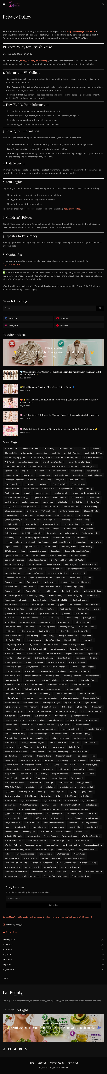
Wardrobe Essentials (91, 836)
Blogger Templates (59, 1068)
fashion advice (33, 582)
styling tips (85, 796)
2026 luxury (49, 448)
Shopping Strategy (64, 756)
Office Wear (97, 707)
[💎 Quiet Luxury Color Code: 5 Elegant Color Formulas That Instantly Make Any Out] (10, 375)
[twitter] (15, 1049)
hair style (30, 627)
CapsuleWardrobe (40, 497)
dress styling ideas (38, 551)
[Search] (103, 4)
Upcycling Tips (28, 831)
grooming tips (64, 622)
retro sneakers (90, 742)
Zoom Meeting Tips (80, 876)
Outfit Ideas (25, 716)
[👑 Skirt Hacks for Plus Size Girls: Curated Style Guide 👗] (10, 389)
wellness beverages (25, 854)
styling (73, 791)
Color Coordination (63, 515)
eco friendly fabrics (58, 555)
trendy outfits (21, 827)
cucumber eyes (11, 529)
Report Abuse (11, 932)
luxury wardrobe (46, 671)
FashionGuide (11, 604)
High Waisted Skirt (13, 640)
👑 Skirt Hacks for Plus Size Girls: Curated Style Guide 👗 (47, 387)
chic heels (62, 502)
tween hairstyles (93, 827)
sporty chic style (65, 782)
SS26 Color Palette (13, 787)
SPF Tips (49, 782)
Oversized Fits (60, 716)
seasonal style (38, 751)
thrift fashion (40, 818)
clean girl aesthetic (29, 506)
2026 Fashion (11, 448)
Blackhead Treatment (14, 480)
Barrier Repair (11, 471)
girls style (66, 613)
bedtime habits (61, 475)
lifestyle (8, 658)
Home (5, 978)
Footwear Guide (66, 609)
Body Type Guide (60, 484)
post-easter (28, 729)
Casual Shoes (94, 497)
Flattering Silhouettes (14, 609)
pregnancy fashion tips (71, 729)
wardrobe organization (61, 840)
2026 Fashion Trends (30, 448)
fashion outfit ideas (92, 591)
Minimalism (37, 684)
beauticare (40, 471)
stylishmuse (10, 805)
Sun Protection (90, 805)
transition (73, 823)
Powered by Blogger (14, 924)
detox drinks (80, 542)
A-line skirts (26, 453)
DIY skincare (10, 551)
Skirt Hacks (64, 769)
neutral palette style (51, 702)
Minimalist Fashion (80, 684)
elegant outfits (53, 564)
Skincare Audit (11, 765)
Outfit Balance (94, 711)
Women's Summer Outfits (16, 872)
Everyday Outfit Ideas (34, 573)
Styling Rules (70, 796)
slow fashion (78, 774)
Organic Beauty (44, 711)
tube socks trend (39, 827)
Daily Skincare (11, 533)
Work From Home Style (42, 872)
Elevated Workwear (13, 569)
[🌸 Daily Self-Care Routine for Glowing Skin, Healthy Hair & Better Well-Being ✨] (10, 430)
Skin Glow (48, 760)
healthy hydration (26, 631)
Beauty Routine (11, 475)
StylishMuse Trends (28, 805)
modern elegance (54, 689)
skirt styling (79, 769)
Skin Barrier (10, 760)
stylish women (88, 800)
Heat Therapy (48, 635)
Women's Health (32, 867)
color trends (64, 520)
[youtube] (20, 1049)
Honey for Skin (70, 640)
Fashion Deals (29, 586)
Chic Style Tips (93, 502)
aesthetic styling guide (15, 457)
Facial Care (75, 578)
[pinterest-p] (26, 1049)
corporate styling (70, 524)
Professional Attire (94, 729)
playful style (63, 725)
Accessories (42, 453)
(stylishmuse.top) (72, 209)
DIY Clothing (86, 546)
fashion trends (39, 600)
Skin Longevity (79, 760)
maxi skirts (30, 680)
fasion (24, 604)
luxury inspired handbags (83, 667)
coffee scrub (27, 515)
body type (44, 484)
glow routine (72, 618)
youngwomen (11, 876)
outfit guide (10, 716)
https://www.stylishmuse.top (81, 31)
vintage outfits (33, 836)
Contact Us (72, 1063)
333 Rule (83, 448)
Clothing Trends (91, 511)
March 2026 (53, 944)
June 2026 (53, 959)
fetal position (92, 604)
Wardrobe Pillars (83, 840)
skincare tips (48, 769)
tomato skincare (32, 823)
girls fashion (10, 613)
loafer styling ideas (13, 662)
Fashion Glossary (33, 591)
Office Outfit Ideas (49, 707)
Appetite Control (57, 466)
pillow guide (27, 725)
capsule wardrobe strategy (16, 497)
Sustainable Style (12, 814)
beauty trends (44, 475)
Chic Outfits (76, 502)
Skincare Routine (12, 769)
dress (22, 551)
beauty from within (57, 471)
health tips (9, 631)
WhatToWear (79, 854)
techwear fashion (54, 814)
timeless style (92, 818)
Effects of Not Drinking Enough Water (67, 560)
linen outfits (80, 658)
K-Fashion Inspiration (14, 649)
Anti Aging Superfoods (28, 462)
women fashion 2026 (51, 858)
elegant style (70, 564)
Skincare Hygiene (71, 765)
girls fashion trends (48, 613)
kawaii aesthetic (58, 649)
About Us (42, 1063)
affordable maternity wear (67, 457)
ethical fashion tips (76, 569)
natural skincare (30, 702)
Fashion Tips (92, 595)
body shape (30, 484)
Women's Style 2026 (70, 867)
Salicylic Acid (75, 747)
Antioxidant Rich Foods (15, 466)
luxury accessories (77, 662)
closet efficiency (90, 506)
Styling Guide (30, 796)
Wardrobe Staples (33, 845)
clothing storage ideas (69, 511)
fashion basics (67, 582)
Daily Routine (70, 529)
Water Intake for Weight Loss (17, 849)
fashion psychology (35, 595)
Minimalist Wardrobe (33, 689)
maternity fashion (33, 676)
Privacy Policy (57, 1063)
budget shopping (84, 488)
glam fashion (11, 618)
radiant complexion (82, 738)
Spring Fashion (83, 782)
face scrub (60, 578)
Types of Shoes (11, 831)
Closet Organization (13, 511)
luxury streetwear (12, 671)
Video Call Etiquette (13, 836)
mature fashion (92, 676)
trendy (7, 827)
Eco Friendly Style (78, 555)
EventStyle (94, 569)
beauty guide (76, 471)
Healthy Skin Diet (81, 631)
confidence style (82, 520)
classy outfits (11, 506)
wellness (8, 854)
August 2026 (53, 969)
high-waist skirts (33, 640)
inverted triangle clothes (73, 644)
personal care (91, 720)
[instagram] (4, 1049)
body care (60, 480)
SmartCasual (77, 778)
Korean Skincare (54, 653)
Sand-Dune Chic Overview (16, 751)
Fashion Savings (56, 595)
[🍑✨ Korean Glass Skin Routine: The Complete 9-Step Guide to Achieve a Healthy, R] (10, 403)
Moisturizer (29, 698)
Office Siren (67, 707)
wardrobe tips (52, 845)
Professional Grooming (15, 733)
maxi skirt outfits (12, 680)
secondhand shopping (58, 751)
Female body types (56, 604)
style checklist (86, 787)
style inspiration (26, 791)
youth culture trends (30, 876)
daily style (51, 533)
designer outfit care (61, 542)
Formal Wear (83, 609)
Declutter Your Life (90, 533)
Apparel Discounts (38, 466)
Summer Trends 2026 (70, 805)
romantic (9, 747)
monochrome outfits (47, 698)
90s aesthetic (11, 453)
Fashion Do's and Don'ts (50, 586)
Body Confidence (76, 480)
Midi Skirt (9, 684)
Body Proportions (12, 484)
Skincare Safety (31, 769)
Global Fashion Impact (52, 618)
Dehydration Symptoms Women (34, 537)
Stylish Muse (10, 800)
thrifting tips (56, 818)
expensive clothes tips (57, 573)
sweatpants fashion (33, 814)
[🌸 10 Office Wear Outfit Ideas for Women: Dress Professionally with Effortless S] (10, 416)
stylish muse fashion (30, 800)
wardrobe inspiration (37, 840)
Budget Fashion (65, 488)
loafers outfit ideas (34, 662)
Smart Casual (11, 778)
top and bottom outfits (54, 823)
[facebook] (9, 1049)
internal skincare (51, 644)
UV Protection (46, 831)
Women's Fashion (12, 867)
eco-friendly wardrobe (14, 560)
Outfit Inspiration (42, 716)
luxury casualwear (13, 667)
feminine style (75, 604)
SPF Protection (35, 782)
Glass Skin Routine (29, 618)
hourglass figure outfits (15, 644)
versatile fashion (63, 831)
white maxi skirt (12, 858)
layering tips (92, 653)
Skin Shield (95, 760)
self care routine (80, 751)
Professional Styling (81, 733)
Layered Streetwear (74, 653)
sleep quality (41, 774)
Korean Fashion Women (80, 649)
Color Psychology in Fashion (17, 520)
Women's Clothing (88, 863)
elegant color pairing (14, 564)
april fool (73, 466)
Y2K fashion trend (94, 872)
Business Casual (12, 493)
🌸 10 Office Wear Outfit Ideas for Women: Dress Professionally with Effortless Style (59, 415)
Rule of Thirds (42, 747)
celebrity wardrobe (30, 502)
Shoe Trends (26, 756)
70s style (95, 448)
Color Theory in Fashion (44, 520)
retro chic (75, 742)
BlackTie (32, 480)
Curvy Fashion (29, 529)
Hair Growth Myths (13, 627)
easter (25, 555)
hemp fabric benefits (68, 635)
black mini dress (94, 475)
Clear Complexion (50, 506)
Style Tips (42, 791)
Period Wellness (74, 720)
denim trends (80, 537)
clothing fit (32, 511)
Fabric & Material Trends (41, 578)
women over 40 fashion (42, 863)
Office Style (82, 707)
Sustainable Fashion (50, 809)
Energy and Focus (34, 569)
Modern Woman (12, 698)
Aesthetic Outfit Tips (93, 453)
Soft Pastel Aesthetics (14, 782)
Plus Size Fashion (81, 725)
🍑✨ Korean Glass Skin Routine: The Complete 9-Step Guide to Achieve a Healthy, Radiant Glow (59, 401)
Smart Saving (42, 778)
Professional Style (59, 733)
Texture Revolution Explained (17, 818)
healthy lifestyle (46, 631)
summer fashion (49, 805)
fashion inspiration (70, 591)
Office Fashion (30, 707)
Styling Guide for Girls (50, 796)
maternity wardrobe (72, 676)
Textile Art (91, 814)
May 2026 (53, 954)
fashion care (83, 582)
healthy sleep (32, 635)
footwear (51, 609)
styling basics (87, 791)
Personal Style (11, 725)
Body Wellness (78, 484)
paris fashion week (79, 716)
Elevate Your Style (88, 564)
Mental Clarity (69, 680)
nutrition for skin (12, 707)
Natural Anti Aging (91, 698)
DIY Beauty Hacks (68, 546)
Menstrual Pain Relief (48, 680)
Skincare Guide (52, 765)
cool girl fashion (12, 524)
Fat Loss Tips (37, 604)
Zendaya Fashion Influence (55, 876)
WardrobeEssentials (93, 845)
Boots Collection (12, 488)
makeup (61, 671)
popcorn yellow (11, 729)
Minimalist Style (12, 689)
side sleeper (81, 756)
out (82, 711)
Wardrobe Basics (69, 836)
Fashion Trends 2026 (60, 600)
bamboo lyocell (89, 466)
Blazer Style (46, 480)
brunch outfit (48, 488)
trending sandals (89, 823)
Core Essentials (30, 524)
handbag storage (67, 627)
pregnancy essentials (47, 729)
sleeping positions (60, 774)
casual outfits (77, 497)
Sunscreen (9, 809)
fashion (88, 578)
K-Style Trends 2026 (37, 649)
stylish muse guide (52, 800)
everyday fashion (12, 573)
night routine (90, 702)
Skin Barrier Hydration (29, 760)
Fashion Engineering (74, 586)
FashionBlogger (80, 600)
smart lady (26, 778)
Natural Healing (12, 702)
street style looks (47, 787)
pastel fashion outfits (14, 720)
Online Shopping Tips (14, 711)
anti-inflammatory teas (79, 462)
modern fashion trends (15, 693)
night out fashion (72, 702)
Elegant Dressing (35, 564)
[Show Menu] (4, 4)
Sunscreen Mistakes (27, 809)
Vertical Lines (81, 831)
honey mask (87, 640)
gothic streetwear (27, 622)
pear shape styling (36, 720)
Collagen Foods (44, 515)
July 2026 (53, 964)
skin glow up (62, 760)
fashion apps (50, 582)
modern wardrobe (86, 693)
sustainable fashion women (76, 809)
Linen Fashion (64, 658)
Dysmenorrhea (11, 555)
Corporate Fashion (50, 524)
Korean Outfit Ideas (33, 653)
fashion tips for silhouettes (16, 600)
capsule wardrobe (60, 493)
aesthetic (56, 453)
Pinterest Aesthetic (45, 725)
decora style (10, 537)
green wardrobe (46, 622)
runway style (58, 747)
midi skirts (23, 684)
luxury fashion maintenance (55, 667)
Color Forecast (83, 515)
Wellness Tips (63, 854)
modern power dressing (40, 693)
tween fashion (75, 827)
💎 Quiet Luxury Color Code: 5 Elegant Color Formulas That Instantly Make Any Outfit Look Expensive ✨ (60, 373)
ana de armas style (92, 457)
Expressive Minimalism (15, 578)
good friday (10, 622)
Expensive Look (78, 573)
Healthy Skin (63, 631)
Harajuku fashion (86, 627)
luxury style (30, 671)
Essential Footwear (55, 569)
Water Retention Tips (44, 849)
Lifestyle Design (23, 658)
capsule (27, 493)
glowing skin (88, 618)
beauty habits (93, 471)
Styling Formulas (12, 796)
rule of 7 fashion (25, 747)
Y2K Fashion (75, 872)
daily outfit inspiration (49, 529)
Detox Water (96, 542)
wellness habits (45, 854)
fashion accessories (13, 582)
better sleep (78, 475)
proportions (26, 738)
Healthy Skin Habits (13, 635)
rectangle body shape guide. (33, 742)
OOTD (30, 711)
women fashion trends (75, 858)
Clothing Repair (48, 511)
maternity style (52, 676)
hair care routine (82, 622)
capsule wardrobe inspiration (86, 493)
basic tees (26, 471)
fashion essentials (13, 591)
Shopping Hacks (44, 756)
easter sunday (39, 555)
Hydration (34, 644)
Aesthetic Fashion (72, 453)
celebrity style (11, 502)
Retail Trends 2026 (58, 742)
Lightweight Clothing (44, 658)
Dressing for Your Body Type (77, 551)
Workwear (61, 872)
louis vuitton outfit (56, 662)
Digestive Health (12, 546)
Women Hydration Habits (16, 863)
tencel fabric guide (75, 814)
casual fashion (59, 497)
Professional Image (38, 733)
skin (93, 756)
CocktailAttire (11, 515)
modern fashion (74, 689)
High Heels (86, 635)
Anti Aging (9, 462)
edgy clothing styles (37, 560)
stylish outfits (71, 800)
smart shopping (59, 778)
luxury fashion (31, 667)
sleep (91, 769)
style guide (9, 791)
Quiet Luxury (41, 738)
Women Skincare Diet (66, 863)
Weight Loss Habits (87, 849)
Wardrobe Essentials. (14, 840)
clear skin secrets (70, 506)
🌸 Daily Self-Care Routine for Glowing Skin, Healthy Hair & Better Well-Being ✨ (58, 429)
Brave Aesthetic (31, 488)
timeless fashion (74, 818)
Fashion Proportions (14, 595)
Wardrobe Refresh (13, 845)
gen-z (96, 609)
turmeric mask (57, 827)
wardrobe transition (71, 845)
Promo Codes (11, 738)
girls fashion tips (28, 613)
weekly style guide (66, 849)
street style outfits (68, 787)
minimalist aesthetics (57, 684)
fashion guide (51, 591)
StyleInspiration (58, 791)
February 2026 (53, 939)
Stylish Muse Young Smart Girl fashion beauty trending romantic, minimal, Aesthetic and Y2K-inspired (47, 917)
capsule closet (42, 493)
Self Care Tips (11, 756)
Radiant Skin (10, 742)
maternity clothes (12, 676)
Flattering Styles (35, 609)
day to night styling (68, 533)
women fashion (30, 858)
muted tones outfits (70, 698)
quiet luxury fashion (60, 738)
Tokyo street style (12, 823)
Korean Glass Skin (13, 653)
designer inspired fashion (37, 542)
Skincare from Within (31, 765)
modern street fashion (64, 693)
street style (30, 787)
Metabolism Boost (88, 680)
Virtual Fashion (51, 836)
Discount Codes (49, 546)
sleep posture (25, 774)
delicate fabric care (61, 537)
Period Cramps (55, 720)
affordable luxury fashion (40, 457)
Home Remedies (52, 640)
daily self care (87, 529)
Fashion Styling (75, 595)
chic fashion (48, 502)
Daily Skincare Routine (32, 533)
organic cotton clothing (66, 711)
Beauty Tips (28, 475)
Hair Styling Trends (47, 627)
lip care (93, 658)
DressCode (55, 551)
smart (91, 774)
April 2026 (53, 949)
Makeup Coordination (79, 671)
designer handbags (13, 542)
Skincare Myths (90, 765)
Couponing (87, 524)
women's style (50, 867)
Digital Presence (31, 546)
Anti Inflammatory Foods (54, 462)
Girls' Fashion (81, 613)
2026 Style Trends (67, 448)
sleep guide (10, 774)
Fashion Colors (11, 586)
